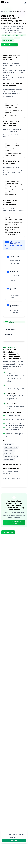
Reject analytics (14, 837)
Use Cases (7, 11)
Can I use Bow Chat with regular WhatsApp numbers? (12, 328)
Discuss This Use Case (10, 44)
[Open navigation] (25, 2)
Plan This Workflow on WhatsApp (15, 522)
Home (2, 11)
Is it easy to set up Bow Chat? (12, 338)
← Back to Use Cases (8, 532)
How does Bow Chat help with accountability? (12, 333)
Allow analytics (14, 840)
